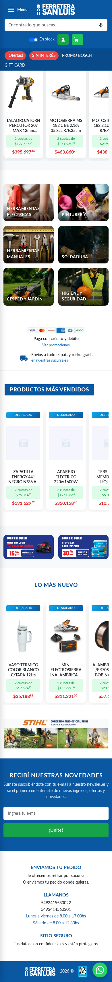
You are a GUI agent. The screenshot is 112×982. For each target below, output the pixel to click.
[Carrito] (77, 39)
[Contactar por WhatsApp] (99, 969)
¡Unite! (56, 830)
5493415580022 (56, 903)
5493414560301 (56, 909)
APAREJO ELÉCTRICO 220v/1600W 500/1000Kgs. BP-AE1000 (66, 477)
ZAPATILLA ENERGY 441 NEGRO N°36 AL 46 (23, 477)
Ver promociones (56, 345)
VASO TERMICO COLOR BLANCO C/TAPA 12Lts (23, 670)
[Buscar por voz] (100, 25)
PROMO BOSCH (77, 55)
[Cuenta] (63, 39)
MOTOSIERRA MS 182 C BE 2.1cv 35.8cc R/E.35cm (65, 126)
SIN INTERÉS (44, 55)
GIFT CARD (15, 65)
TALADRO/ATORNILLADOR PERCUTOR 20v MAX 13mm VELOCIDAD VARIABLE (23, 126)
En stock (47, 39)
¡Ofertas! (15, 55)
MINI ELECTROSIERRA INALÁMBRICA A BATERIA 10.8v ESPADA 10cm (66, 670)
